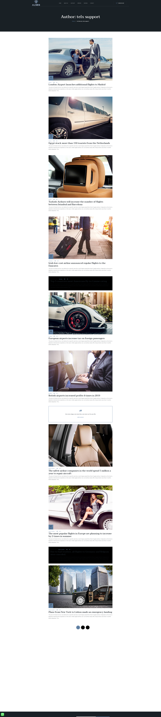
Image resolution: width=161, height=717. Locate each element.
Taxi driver (51, 260)
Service (50, 82)
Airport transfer (52, 468)
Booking (60, 279)
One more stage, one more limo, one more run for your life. (80, 414)
